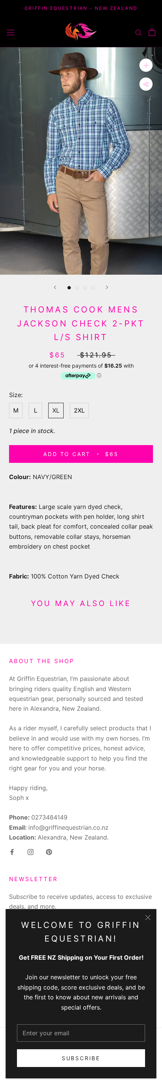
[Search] (138, 31)
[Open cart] (152, 32)
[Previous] (55, 287)
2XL (79, 410)
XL (56, 410)
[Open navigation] (10, 32)
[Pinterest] (49, 851)
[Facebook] (12, 851)
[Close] (148, 917)
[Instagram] (31, 851)
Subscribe (81, 1058)
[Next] (107, 287)
